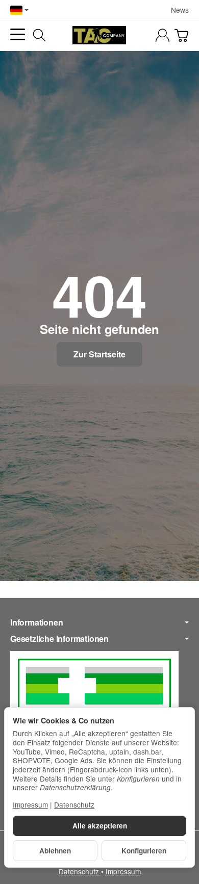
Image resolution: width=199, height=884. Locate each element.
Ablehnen (55, 850)
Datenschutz (80, 871)
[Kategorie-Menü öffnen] (17, 34)
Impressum (123, 871)
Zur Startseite (99, 354)
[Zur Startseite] (99, 35)
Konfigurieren (143, 850)
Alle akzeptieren (99, 825)
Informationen (36, 622)
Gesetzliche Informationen (59, 639)
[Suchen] (39, 35)
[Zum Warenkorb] (181, 35)
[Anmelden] (162, 35)
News (180, 10)
